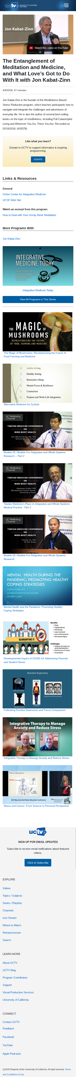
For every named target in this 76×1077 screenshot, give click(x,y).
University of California (16, 999)
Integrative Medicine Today (38, 290)
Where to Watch (12, 925)
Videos (7, 888)
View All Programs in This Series (38, 299)
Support (7, 984)
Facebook (8, 1036)
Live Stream (10, 917)
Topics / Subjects (12, 895)
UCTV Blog (9, 970)
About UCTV (10, 962)
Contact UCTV (11, 1021)
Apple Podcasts (12, 1053)
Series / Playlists (12, 903)
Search (7, 940)
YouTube (8, 1045)
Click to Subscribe (37, 862)
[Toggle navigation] (66, 5)
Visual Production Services (18, 992)
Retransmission (12, 932)
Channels (8, 910)
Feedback (8, 1028)
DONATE (38, 159)
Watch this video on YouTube (48, 48)
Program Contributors (15, 977)
